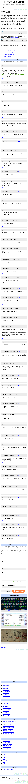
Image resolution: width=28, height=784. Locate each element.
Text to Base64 (6, 712)
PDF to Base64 (6, 711)
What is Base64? (6, 741)
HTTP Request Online (8, 729)
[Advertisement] (14, 665)
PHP (4, 762)
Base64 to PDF (6, 693)
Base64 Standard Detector (8, 726)
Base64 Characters (7, 747)
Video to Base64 (6, 715)
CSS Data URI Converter (8, 723)
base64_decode (14, 37)
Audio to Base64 (6, 702)
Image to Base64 (6, 709)
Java (4, 759)
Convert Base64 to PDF (9, 50)
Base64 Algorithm (7, 742)
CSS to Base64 (6, 703)
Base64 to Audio (6, 685)
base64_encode (4, 30)
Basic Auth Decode (7, 687)
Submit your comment (6, 591)
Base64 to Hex (6, 690)
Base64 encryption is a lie (14, 643)
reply (2, 78)
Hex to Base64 (6, 706)
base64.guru (4, 777)
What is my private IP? (8, 769)
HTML (4, 757)
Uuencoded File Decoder (8, 733)
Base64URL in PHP (8, 47)
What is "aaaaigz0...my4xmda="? (14, 610)
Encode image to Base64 (9, 52)
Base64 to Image (6, 691)
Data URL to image (7, 724)
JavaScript (5, 760)
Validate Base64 (6, 735)
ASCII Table (5, 748)
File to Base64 (6, 705)
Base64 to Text (6, 694)
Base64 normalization (9, 54)
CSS (4, 754)
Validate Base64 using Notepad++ (14, 626)
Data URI (5, 756)
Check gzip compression (8, 727)
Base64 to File (6, 688)
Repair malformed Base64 (8, 732)
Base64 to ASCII (6, 684)
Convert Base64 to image (10, 49)
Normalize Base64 (7, 730)
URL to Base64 (6, 714)
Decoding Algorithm (7, 745)
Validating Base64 (8, 56)
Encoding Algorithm (7, 744)
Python (4, 763)
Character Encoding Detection (9, 721)
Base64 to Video (6, 696)
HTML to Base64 (7, 708)
